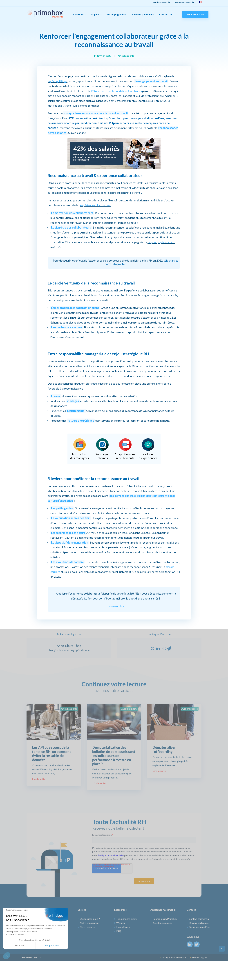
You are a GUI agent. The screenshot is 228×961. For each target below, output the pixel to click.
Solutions (78, 14)
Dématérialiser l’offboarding (164, 749)
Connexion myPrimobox (163, 918)
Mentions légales (198, 957)
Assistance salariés (161, 922)
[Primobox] (45, 13)
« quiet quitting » (57, 81)
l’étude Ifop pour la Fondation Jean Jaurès (116, 91)
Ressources (165, 14)
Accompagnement (116, 14)
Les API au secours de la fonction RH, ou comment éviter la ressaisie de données (51, 753)
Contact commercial (198, 918)
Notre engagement (88, 922)
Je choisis (19, 945)
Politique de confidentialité (173, 957)
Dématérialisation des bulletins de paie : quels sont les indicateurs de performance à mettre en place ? (113, 755)
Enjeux (95, 14)
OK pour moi (52, 945)
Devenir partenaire (143, 14)
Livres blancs (122, 927)
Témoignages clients (125, 918)
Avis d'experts (126, 55)
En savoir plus (115, 606)
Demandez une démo (198, 927)
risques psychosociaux (161, 242)
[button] (6, 955)
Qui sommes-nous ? (89, 918)
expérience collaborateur (95, 205)
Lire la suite (38, 779)
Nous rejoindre (86, 927)
